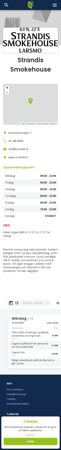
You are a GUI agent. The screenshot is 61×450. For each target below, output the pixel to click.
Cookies (11, 399)
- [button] (7, 92)
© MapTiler (31, 123)
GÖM (30, 441)
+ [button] (7, 88)
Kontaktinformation (18, 403)
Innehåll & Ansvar (16, 394)
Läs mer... (30, 434)
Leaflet (23, 123)
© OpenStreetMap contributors (46, 123)
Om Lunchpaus (15, 389)
